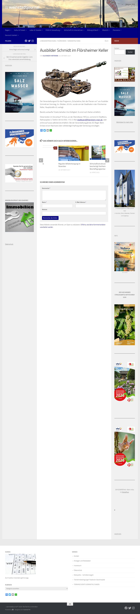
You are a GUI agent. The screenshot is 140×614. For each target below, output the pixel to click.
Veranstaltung (74, 41)
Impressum (77, 565)
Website (44, 209)
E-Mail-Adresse (80, 202)
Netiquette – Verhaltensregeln (84, 575)
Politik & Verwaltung (53, 30)
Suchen (116, 48)
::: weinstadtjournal (22, 7)
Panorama (116, 30)
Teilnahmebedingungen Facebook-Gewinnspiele (89, 580)
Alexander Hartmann (50, 56)
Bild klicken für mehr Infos (124, 122)
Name (44, 202)
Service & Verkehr (11, 35)
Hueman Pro (26, 609)
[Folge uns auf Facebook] (26, 41)
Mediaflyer (125, 492)
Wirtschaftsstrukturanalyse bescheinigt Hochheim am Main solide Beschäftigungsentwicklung (104, 166)
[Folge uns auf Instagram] (32, 41)
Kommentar (46, 188)
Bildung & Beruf (92, 30)
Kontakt (76, 556)
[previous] (41, 160)
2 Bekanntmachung (48, 41)
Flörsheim (61, 41)
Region (7, 30)
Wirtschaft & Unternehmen (73, 30)
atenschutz (9, 244)
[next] (107, 160)
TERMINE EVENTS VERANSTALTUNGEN (86, 584)
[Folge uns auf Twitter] (29, 41)
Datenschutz (78, 570)
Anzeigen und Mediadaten (82, 561)
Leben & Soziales (35, 30)
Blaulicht (105, 30)
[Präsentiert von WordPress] (13, 609)
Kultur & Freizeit (19, 30)
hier (27, 578)
